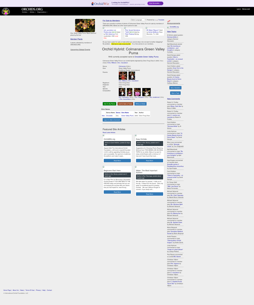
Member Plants (76, 39)
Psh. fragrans (175, 263)
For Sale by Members (111, 20)
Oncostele (109, 116)
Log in (239, 9)
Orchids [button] (24, 12)
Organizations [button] (41, 12)
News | (22, 290)
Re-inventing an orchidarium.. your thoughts (173, 48)
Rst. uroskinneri (155, 97)
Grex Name (125, 112)
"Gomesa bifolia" (172, 126)
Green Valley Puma (127, 116)
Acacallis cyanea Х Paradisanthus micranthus (175, 165)
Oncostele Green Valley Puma (146, 56)
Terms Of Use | (30, 290)
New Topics (171, 31)
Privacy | (38, 290)
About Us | (16, 290)
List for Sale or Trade (125, 104)
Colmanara (122, 66)
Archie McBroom (153, 32)
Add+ (103, 116)
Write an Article (140, 104)
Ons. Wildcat (112, 63)
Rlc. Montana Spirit (177, 204)
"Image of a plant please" (175, 249)
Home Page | (7, 290)
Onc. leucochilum (125, 99)
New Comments (173, 98)
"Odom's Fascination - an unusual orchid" (175, 176)
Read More (117, 161)
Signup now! (246, 9)
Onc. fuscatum (139, 97)
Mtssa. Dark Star (176, 106)
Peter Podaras (130, 34)
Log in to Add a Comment (112, 120)
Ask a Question (175, 88)
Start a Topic (175, 93)
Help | (44, 290)
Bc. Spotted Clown (176, 222)
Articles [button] (32, 12)
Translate (161, 20)
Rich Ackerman (110, 34)
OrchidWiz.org (174, 27)
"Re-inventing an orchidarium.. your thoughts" (175, 153)
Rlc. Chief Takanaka (177, 195)
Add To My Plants (109, 104)
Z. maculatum (175, 272)
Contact (49, 290)
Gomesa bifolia (172, 37)
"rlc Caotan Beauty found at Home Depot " (174, 135)
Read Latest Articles (109, 132)
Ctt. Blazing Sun (176, 213)
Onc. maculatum (122, 63)
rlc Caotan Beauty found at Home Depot (174, 79)
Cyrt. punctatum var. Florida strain (110, 31)
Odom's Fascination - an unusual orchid (175, 59)
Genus (118, 112)
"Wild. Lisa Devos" (173, 186)
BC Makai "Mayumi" (153, 30)
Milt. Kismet (177, 256)
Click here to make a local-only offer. (121, 44)
